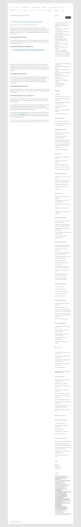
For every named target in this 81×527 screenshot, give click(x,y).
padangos (65, 485)
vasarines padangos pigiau (59, 512)
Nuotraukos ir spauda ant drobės (61, 307)
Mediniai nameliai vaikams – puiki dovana (63, 54)
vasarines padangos (63, 509)
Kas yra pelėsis (57, 93)
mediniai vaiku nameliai (59, 482)
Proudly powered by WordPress (15, 521)
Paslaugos (56, 10)
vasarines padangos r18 (59, 514)
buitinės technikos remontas (59, 476)
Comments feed (58, 467)
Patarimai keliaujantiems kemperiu (61, 113)
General (39, 10)
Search (56, 15)
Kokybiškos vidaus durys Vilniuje (61, 186)
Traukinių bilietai (25, 7)
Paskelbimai (24, 10)
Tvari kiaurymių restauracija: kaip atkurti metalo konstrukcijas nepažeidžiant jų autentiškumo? (62, 145)
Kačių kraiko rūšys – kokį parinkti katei (62, 164)
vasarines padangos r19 (67, 514)
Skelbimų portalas (48, 10)
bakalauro (60, 475)
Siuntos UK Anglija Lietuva (60, 78)
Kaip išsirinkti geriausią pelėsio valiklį (62, 121)
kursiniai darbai (65, 480)
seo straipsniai (59, 497)
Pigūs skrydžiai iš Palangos (60, 83)
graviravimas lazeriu (22, 114)
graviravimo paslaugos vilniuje (18, 121)
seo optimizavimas (60, 493)
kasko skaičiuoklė (58, 480)
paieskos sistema (58, 486)
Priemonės (58, 90)
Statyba (62, 10)
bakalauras (57, 475)
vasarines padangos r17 (67, 513)
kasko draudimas (67, 476)
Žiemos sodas (13, 10)
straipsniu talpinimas (61, 508)
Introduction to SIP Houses (60, 37)
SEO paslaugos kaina (60, 376)
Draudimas (17, 7)
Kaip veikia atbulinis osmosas (60, 260)
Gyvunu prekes (59, 153)
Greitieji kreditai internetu (61, 419)
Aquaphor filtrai (58, 188)
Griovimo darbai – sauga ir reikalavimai (62, 55)
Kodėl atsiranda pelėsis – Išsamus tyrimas (63, 96)
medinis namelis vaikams (59, 484)
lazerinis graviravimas (41, 121)
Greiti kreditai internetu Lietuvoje (61, 431)
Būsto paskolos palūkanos (60, 433)
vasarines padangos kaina (59, 511)
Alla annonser (32, 10)
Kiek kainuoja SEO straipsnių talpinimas (62, 393)
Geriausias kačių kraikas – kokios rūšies (62, 166)
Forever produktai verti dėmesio (61, 51)
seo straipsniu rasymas (62, 499)
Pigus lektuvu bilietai (60, 118)
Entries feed (57, 465)
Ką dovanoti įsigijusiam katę (60, 295)
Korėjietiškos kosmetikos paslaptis (61, 149)
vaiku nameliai (57, 509)
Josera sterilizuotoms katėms (60, 289)
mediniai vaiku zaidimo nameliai (60, 483)
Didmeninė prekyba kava (59, 84)
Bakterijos (61, 7)
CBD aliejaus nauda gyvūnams (60, 293)
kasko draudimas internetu (60, 478)
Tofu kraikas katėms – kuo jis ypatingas (62, 169)
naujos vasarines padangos (59, 485)
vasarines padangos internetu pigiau (61, 510)
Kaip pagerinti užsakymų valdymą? (61, 318)
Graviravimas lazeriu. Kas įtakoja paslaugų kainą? (26, 22)
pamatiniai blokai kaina (64, 486)
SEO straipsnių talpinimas (61, 217)
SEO (19, 10)
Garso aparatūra (53, 7)
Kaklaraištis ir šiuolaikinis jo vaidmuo (62, 184)
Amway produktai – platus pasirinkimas (62, 52)
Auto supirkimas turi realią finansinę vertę (63, 441)
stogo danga (59, 505)
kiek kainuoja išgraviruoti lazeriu (30, 121)
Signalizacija (44, 7)
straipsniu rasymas (61, 506)
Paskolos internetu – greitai (60, 423)
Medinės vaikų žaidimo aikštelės (61, 39)
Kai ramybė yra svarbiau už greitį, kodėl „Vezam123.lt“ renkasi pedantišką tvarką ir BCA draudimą (63, 315)
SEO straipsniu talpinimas (61, 129)
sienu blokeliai (64, 501)
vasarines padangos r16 (59, 513)
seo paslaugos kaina (61, 496)
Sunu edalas (58, 193)
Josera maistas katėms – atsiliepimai (61, 291)
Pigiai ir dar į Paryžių (59, 86)
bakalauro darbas (65, 475)
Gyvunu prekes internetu (61, 283)
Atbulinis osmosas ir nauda (60, 367)
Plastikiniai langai (35, 7)
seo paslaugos (61, 494)
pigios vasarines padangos (59, 487)
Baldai (11, 7)
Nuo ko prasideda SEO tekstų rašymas (62, 399)
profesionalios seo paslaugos (60, 489)
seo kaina (58, 491)
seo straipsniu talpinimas (62, 500)
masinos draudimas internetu (60, 481)
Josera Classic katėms (59, 286)
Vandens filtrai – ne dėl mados (60, 49)
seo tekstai (58, 501)
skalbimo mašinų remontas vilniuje (62, 503)
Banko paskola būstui (59, 429)
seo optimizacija (66, 491)
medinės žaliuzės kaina (67, 484)
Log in (56, 464)
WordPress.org (58, 468)
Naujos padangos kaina (61, 415)
